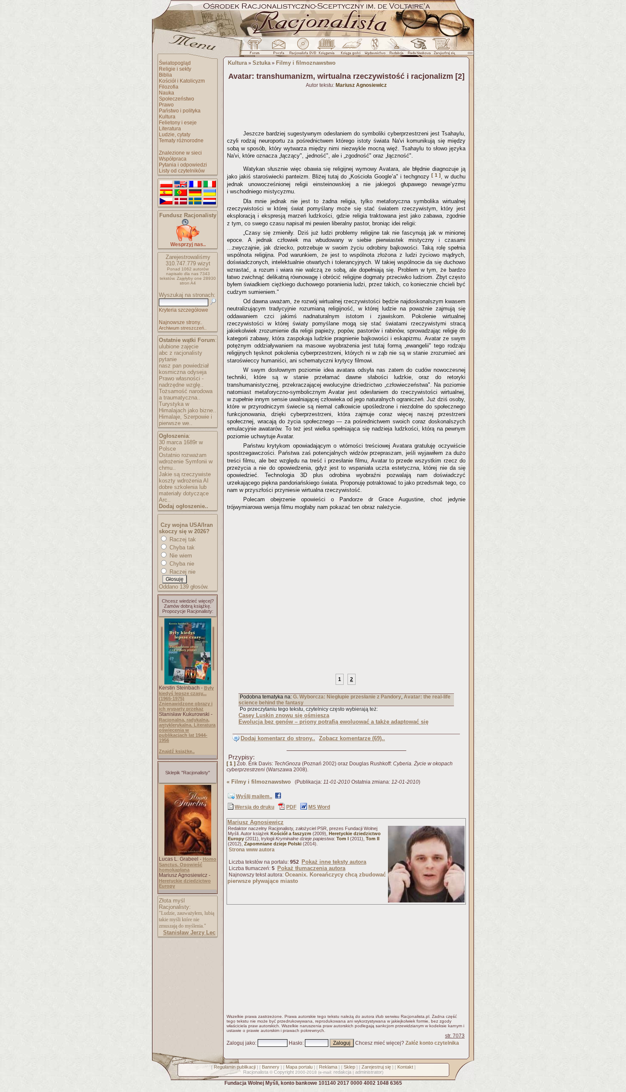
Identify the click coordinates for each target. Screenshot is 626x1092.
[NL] (209, 201)
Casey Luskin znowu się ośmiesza (283, 715)
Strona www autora (252, 850)
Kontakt (405, 1066)
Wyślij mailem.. (254, 796)
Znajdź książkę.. (177, 751)
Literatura (170, 129)
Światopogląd (175, 63)
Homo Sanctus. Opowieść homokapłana (187, 864)
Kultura (167, 117)
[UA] (209, 193)
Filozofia (168, 87)
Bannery (270, 1066)
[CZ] (166, 201)
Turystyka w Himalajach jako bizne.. (187, 407)
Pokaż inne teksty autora (334, 862)
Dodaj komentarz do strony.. (278, 738)
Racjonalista (255, 1072)
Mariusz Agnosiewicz (255, 822)
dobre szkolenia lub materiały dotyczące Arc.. (184, 493)
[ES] (166, 193)
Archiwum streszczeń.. (183, 327)
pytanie (168, 359)
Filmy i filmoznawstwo (306, 63)
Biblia (165, 75)
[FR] (195, 184)
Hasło (295, 1043)
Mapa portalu (299, 1066)
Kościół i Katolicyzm (182, 81)
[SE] (195, 201)
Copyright (284, 1072)
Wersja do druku (254, 807)
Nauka (166, 93)
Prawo (166, 105)
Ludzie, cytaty (174, 135)
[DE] (195, 193)
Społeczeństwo (176, 99)
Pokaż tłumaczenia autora (311, 868)
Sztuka (261, 63)
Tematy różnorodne (181, 141)
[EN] (180, 184)
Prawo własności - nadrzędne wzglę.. (181, 381)
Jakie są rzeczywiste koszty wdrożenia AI (185, 477)
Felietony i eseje (178, 123)
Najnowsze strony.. (180, 322)
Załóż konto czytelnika (432, 1043)
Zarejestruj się (376, 1066)
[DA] (180, 201)
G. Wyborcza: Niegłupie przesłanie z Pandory (347, 697)
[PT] (180, 193)
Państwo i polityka (180, 111)
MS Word (319, 807)
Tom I (342, 838)
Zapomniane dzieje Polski (273, 843)
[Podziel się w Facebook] (278, 797)
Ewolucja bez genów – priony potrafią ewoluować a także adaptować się (333, 721)
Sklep (349, 1066)
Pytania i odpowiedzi (183, 165)
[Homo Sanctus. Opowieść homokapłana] (187, 854)
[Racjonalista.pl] (313, 35)
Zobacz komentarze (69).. (352, 738)
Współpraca (173, 159)
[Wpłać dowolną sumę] (187, 239)
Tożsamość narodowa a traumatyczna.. (185, 394)
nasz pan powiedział (184, 365)
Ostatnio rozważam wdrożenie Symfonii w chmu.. (185, 461)
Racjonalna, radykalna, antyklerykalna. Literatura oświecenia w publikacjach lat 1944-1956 (187, 730)
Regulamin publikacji (235, 1066)
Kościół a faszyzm (290, 833)
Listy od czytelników (182, 171)
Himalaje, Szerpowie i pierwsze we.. (185, 420)
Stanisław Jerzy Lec (189, 932)
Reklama (328, 1066)
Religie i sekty (175, 69)
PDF (291, 807)
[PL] (166, 184)
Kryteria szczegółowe (183, 310)
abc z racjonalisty (180, 353)
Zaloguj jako (241, 1043)
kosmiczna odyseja (183, 372)
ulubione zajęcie (178, 346)
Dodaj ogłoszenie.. (183, 506)
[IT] (209, 184)
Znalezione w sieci (180, 153)
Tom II (372, 838)
